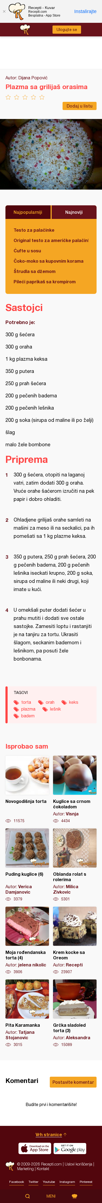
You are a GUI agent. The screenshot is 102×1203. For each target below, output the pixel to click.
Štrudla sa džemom (34, 271)
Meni (51, 1196)
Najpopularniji (28, 212)
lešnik (55, 708)
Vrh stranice (49, 1134)
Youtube (49, 1182)
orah (50, 702)
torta (26, 702)
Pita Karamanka (27, 1013)
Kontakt (43, 1168)
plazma (28, 708)
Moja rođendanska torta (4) (27, 941)
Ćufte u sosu (27, 250)
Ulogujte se (67, 29)
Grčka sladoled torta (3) (75, 1013)
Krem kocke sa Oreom (75, 941)
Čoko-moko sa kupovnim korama (49, 260)
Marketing (25, 1168)
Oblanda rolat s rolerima (75, 865)
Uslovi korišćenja (78, 1164)
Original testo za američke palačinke (51, 240)
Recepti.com (9, 1166)
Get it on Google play (70, 1148)
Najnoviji (74, 212)
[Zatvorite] (4, 11)
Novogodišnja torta (27, 790)
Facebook (16, 1182)
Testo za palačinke (34, 230)
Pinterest (86, 1182)
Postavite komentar (73, 1082)
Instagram (67, 1182)
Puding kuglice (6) (27, 865)
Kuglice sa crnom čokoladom (75, 790)
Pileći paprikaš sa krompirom (45, 281)
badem (28, 715)
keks (73, 702)
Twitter (33, 1182)
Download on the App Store (34, 1148)
